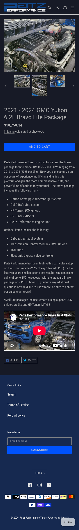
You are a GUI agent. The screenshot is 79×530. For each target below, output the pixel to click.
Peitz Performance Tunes (33, 517)
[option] (22, 81)
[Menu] (73, 7)
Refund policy (16, 415)
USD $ (38, 473)
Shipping (9, 131)
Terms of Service (18, 405)
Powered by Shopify (58, 517)
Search (11, 394)
